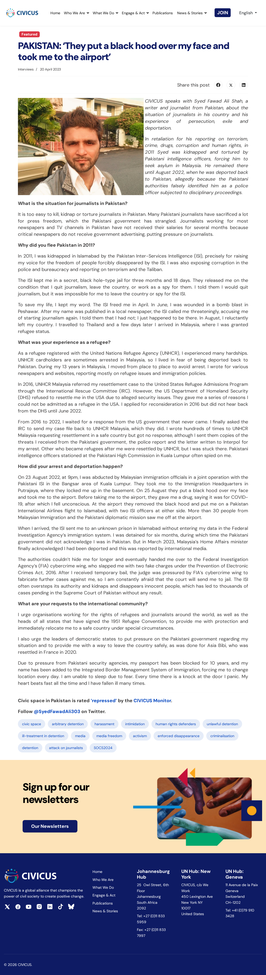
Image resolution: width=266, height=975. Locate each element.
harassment (104, 724)
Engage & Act (133, 13)
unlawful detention (222, 724)
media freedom (109, 736)
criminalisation (222, 736)
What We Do (103, 13)
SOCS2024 (103, 747)
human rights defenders (176, 724)
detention (30, 747)
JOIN (222, 13)
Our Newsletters (50, 826)
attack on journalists (66, 747)
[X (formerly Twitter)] (231, 85)
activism (140, 736)
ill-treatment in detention (43, 736)
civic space (31, 724)
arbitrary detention (68, 724)
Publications (162, 13)
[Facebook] (218, 85)
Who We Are (74, 13)
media (80, 736)
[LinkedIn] (243, 85)
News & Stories (190, 13)
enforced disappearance (179, 736)
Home (55, 13)
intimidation (135, 724)
